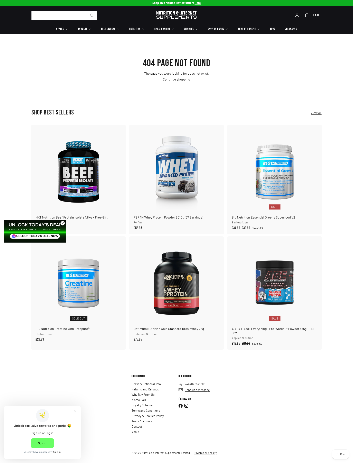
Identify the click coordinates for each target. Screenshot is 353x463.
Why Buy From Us (143, 394)
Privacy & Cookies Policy (148, 416)
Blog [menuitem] (272, 28)
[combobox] (64, 15)
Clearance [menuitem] (291, 28)
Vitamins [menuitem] (189, 28)
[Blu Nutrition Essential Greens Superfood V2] (275, 179)
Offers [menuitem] (60, 28)
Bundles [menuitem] (82, 28)
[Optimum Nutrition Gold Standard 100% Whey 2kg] (176, 291)
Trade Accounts (142, 421)
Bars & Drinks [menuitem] (162, 28)
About (135, 432)
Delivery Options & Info (146, 384)
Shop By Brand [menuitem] (216, 28)
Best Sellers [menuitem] (108, 28)
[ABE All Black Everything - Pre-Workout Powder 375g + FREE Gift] (275, 293)
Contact (137, 426)
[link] (35, 231)
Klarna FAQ (139, 400)
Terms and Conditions (146, 410)
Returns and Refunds (145, 389)
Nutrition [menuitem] (135, 28)
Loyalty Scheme (142, 405)
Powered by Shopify (205, 452)
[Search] (92, 15)
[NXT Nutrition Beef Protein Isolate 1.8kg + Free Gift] (78, 179)
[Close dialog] (62, 223)
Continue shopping (176, 79)
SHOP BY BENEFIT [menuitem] (247, 28)
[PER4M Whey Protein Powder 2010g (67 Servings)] (176, 179)
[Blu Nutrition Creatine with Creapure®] (78, 291)
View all (316, 113)
